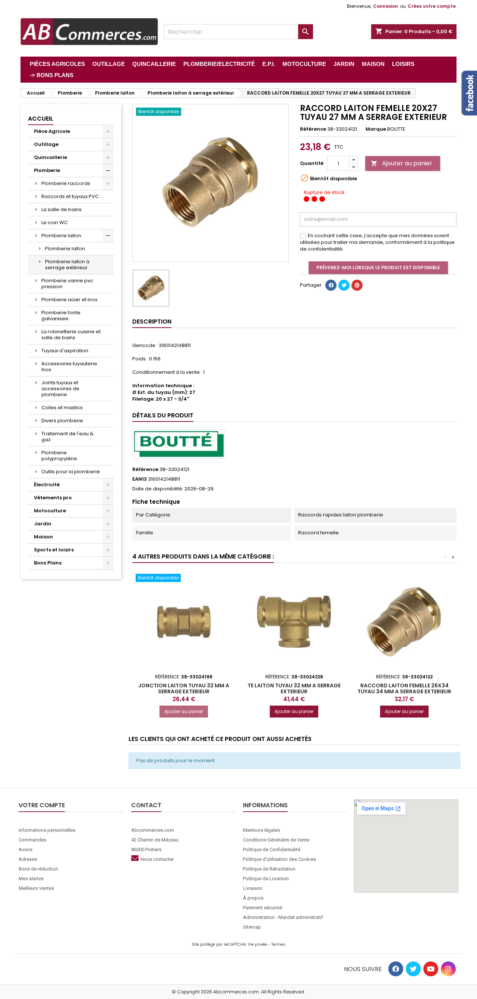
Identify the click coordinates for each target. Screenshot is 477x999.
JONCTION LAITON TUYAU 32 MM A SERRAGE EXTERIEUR (183, 688)
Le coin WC (54, 222)
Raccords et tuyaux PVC (70, 196)
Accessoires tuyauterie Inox (69, 366)
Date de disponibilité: (157, 489)
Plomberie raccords (65, 183)
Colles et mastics (62, 407)
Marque (376, 129)
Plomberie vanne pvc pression (67, 283)
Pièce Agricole (52, 131)
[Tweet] (344, 285)
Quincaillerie (50, 157)
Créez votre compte (432, 6)
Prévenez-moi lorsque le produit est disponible (378, 267)
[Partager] (331, 285)
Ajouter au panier (401, 163)
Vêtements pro (53, 497)
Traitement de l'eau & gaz (67, 436)
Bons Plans (47, 562)
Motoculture (50, 510)
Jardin (42, 523)
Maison (43, 536)
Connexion (385, 6)
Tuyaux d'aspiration (64, 350)
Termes (278, 944)
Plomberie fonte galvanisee (60, 315)
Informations (265, 805)
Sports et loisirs (54, 549)
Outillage (46, 144)
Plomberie (47, 170)
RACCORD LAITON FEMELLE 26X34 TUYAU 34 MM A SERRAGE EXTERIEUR (404, 688)
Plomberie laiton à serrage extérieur (67, 264)
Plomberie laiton (61, 235)
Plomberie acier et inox (69, 299)
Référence (313, 129)
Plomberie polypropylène (59, 455)
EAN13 (139, 479)
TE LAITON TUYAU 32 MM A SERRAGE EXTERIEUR (294, 688)
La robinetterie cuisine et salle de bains (71, 334)
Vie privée (257, 944)
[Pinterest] (357, 285)
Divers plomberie (62, 420)
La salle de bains (61, 209)
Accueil (40, 118)
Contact (146, 805)
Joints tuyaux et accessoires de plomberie (60, 388)
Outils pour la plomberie (70, 471)
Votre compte (42, 805)
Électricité (47, 484)
